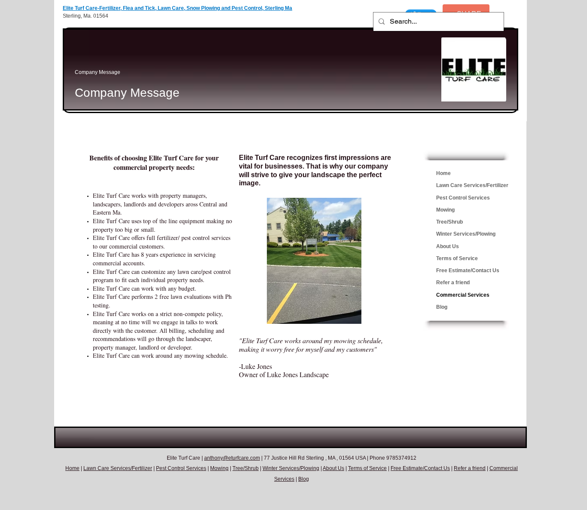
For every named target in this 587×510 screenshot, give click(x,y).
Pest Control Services (463, 198)
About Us (447, 246)
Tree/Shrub (449, 222)
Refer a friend (453, 283)
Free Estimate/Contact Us (467, 270)
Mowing (445, 210)
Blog (441, 307)
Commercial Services (462, 295)
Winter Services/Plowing (465, 234)
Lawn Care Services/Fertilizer (472, 185)
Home (443, 173)
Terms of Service (457, 258)
